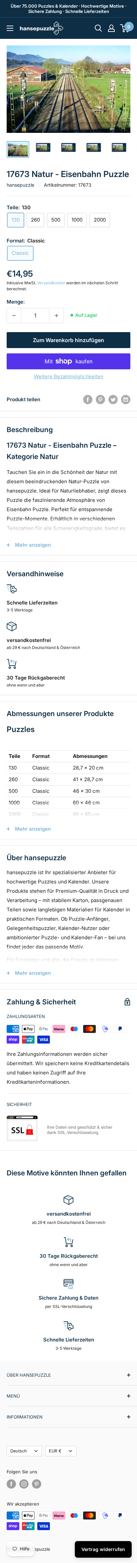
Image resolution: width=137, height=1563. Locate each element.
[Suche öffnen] (98, 28)
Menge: (16, 302)
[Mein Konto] (111, 28)
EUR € (55, 1450)
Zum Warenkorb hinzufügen (68, 340)
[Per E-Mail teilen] (125, 399)
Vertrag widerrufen (103, 1549)
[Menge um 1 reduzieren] (14, 315)
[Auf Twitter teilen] (113, 399)
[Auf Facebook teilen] (87, 399)
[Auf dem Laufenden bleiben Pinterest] (36, 1484)
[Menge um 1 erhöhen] (57, 315)
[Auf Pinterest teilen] (100, 399)
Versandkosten (51, 282)
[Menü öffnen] (10, 28)
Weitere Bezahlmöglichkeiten (68, 376)
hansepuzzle (20, 185)
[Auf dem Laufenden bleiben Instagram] (24, 1484)
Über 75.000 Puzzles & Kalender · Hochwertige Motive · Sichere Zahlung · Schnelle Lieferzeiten (68, 8)
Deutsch (18, 1450)
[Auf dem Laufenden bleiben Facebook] (11, 1484)
